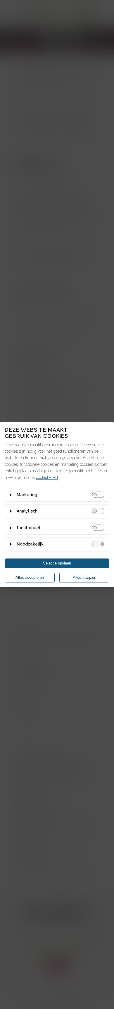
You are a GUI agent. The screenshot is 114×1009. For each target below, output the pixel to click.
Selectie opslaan (57, 563)
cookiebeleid (47, 477)
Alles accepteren (29, 577)
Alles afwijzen (84, 577)
